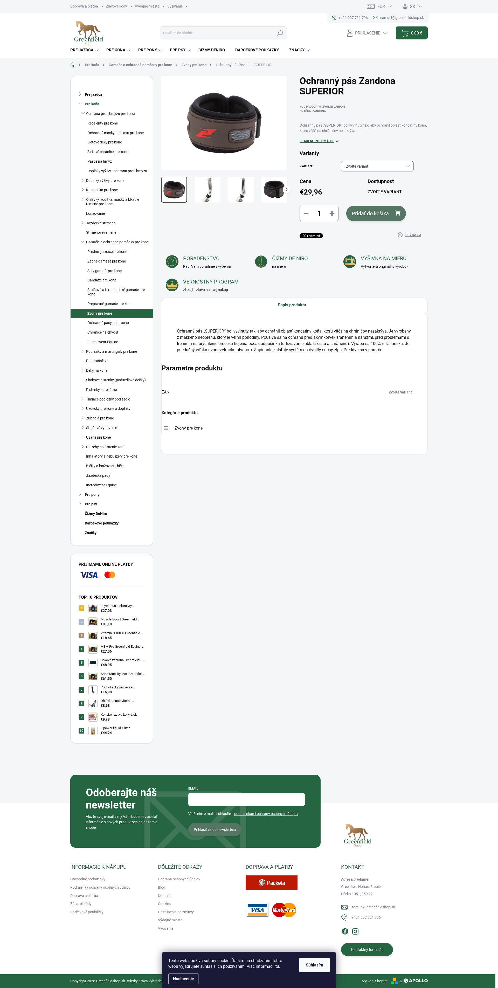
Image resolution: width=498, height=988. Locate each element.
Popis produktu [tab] (292, 304)
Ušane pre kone (98, 437)
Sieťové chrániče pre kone (107, 152)
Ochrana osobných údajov (179, 879)
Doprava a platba (84, 6)
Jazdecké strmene (100, 223)
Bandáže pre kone (101, 280)
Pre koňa (92, 104)
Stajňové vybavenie (101, 428)
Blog (161, 887)
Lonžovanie (95, 213)
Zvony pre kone (99, 313)
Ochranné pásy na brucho (108, 323)
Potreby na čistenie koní (105, 447)
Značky (90, 533)
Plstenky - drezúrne (101, 390)
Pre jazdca (93, 94)
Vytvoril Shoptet (375, 981)
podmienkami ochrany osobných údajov (266, 814)
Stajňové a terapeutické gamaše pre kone (116, 292)
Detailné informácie (317, 141)
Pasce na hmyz (99, 161)
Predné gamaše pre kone (107, 252)
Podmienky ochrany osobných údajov (100, 887)
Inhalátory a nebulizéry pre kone (111, 456)
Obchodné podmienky (87, 879)
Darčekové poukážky (102, 523)
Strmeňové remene (101, 232)
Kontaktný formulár (367, 950)
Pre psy (91, 504)
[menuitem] (85, 50)
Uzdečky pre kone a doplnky (108, 408)
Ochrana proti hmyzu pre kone (110, 114)
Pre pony (92, 495)
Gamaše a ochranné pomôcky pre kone (117, 242)
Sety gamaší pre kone (104, 271)
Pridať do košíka (370, 213)
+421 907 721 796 (366, 917)
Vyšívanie (175, 6)
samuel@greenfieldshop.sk (373, 907)
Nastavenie (183, 978)
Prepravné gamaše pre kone (109, 304)
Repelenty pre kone (102, 123)
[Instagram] (355, 931)
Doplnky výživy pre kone (105, 180)
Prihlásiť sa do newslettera (215, 829)
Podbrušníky (96, 361)
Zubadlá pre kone (100, 418)
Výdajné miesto (147, 6)
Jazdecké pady (98, 475)
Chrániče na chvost (102, 332)
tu (277, 966)
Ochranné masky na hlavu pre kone (115, 133)
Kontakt (164, 896)
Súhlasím (314, 965)
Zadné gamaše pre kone (106, 261)
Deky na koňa (97, 370)
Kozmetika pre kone (102, 190)
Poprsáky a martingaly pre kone (111, 351)
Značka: (313, 111)
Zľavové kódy (116, 6)
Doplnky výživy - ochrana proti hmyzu (117, 171)
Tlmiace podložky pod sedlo (108, 399)
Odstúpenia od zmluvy (176, 912)
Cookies (164, 904)
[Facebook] (345, 931)
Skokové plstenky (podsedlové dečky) (116, 380)
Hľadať (280, 33)
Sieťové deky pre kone (104, 142)
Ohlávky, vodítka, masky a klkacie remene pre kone (112, 201)
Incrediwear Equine (102, 342)
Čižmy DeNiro (96, 514)
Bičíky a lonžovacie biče (104, 466)
